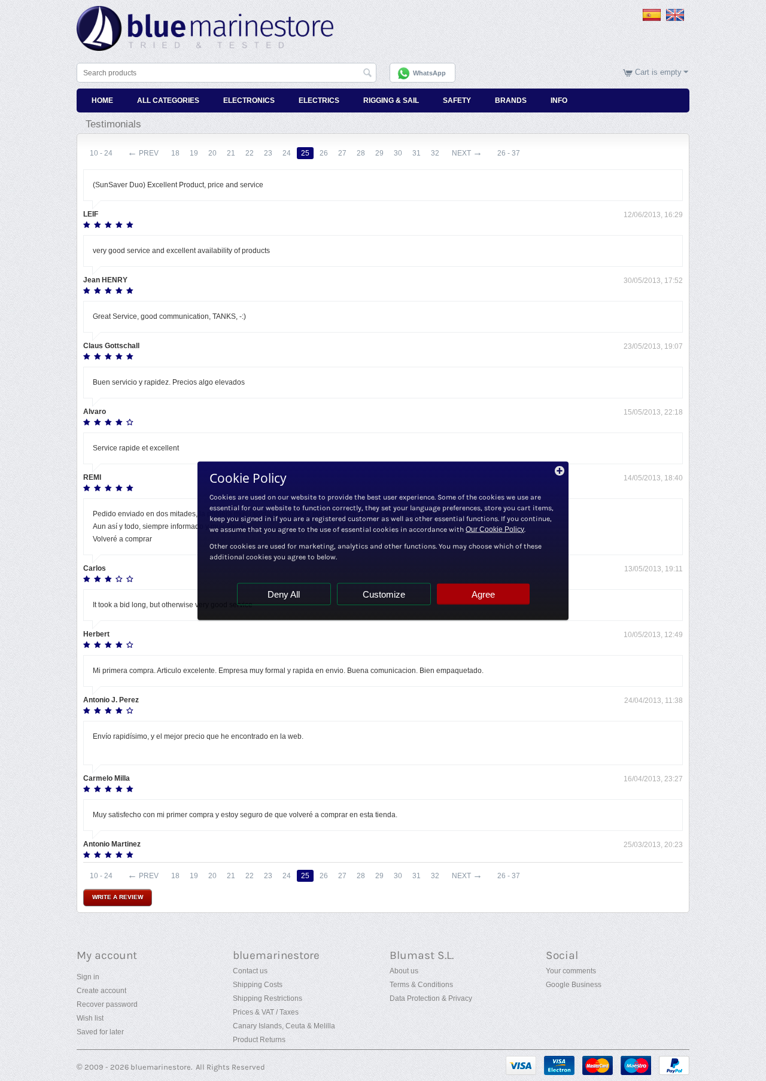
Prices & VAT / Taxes (266, 1012)
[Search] (367, 73)
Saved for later (100, 1032)
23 (268, 153)
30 (398, 153)
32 (435, 153)
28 (361, 153)
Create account (101, 990)
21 (231, 153)
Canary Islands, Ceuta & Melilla (284, 1026)
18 (175, 153)
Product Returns (259, 1040)
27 (342, 153)
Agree (483, 594)
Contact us (250, 971)
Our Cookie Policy (495, 529)
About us (404, 971)
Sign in (88, 977)
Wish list (90, 1018)
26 (324, 153)
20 (212, 153)
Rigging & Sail (391, 100)
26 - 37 (508, 153)
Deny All (284, 594)
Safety (457, 100)
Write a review (117, 897)
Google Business (573, 984)
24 (286, 153)
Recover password (107, 1004)
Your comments (571, 971)
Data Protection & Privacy (431, 998)
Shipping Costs (257, 984)
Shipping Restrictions (267, 998)
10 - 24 (101, 153)
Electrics (319, 100)
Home (102, 100)
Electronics (249, 100)
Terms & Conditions (421, 984)
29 (379, 153)
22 (249, 153)
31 (416, 153)
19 (194, 153)
